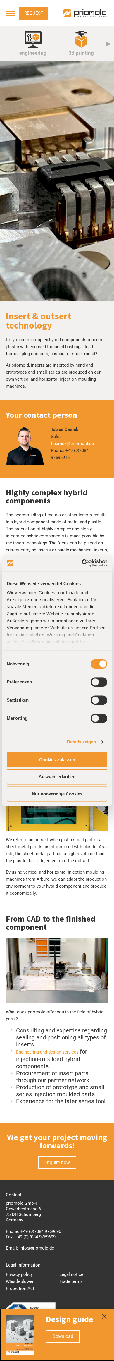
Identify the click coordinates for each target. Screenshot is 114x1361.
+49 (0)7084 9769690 (40, 1231)
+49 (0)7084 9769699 (35, 1237)
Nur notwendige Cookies (57, 793)
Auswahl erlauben (57, 776)
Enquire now (57, 1162)
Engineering (32, 53)
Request (33, 13)
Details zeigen (81, 741)
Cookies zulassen (57, 759)
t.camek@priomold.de (72, 443)
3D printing (81, 53)
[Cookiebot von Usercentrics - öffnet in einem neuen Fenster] (82, 563)
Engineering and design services (48, 1052)
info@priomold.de (36, 1248)
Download (62, 1336)
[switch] (99, 682)
